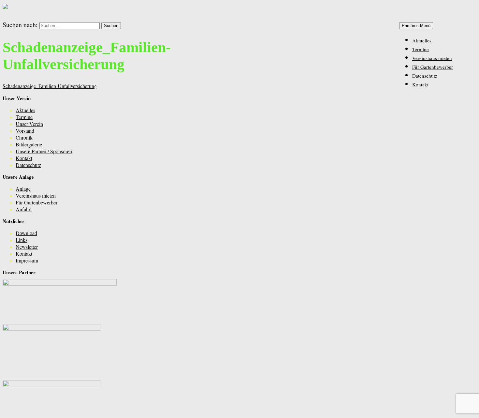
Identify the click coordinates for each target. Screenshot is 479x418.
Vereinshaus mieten (432, 58)
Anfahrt (24, 209)
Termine (420, 49)
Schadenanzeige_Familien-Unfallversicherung (50, 85)
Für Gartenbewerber (432, 67)
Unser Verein (29, 123)
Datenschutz (424, 75)
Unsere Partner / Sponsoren (44, 151)
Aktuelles (421, 40)
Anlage (23, 188)
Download (26, 233)
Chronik (24, 137)
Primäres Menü (416, 25)
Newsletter (27, 246)
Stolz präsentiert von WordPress (35, 411)
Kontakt (420, 84)
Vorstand (25, 130)
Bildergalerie (29, 144)
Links (21, 239)
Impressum (27, 260)
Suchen (10, 16)
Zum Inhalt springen (455, 25)
